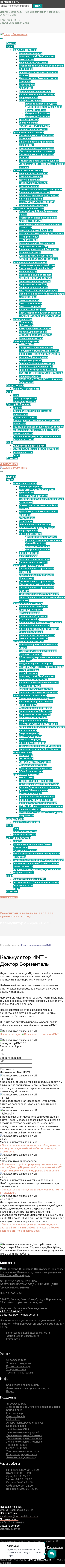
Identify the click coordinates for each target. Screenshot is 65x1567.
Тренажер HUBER (16, 1444)
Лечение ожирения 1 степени (24, 1435)
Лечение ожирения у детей (22, 1432)
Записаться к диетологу (21, 1457)
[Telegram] (21, 1347)
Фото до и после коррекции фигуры (28, 1388)
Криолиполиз (14, 1410)
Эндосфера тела (16, 1359)
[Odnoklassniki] (12, 1347)
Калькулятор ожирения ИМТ (23, 1384)
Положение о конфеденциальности (28, 1332)
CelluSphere (13, 1419)
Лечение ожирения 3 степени (24, 1441)
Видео (10, 1391)
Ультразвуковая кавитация (22, 1451)
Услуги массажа (16, 1369)
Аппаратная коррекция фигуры (25, 1422)
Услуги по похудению (19, 1363)
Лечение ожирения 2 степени (24, 1438)
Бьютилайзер (14, 1413)
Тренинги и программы (20, 1372)
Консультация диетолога (21, 1454)
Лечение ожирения (18, 1429)
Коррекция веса (16, 1425)
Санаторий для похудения (36, 1559)
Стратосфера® (15, 1416)
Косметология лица (18, 1366)
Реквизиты (13, 1339)
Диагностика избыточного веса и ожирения (33, 1406)
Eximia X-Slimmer (16, 1448)
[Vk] (4, 1347)
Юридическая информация (22, 1335)
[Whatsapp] (29, 1347)
